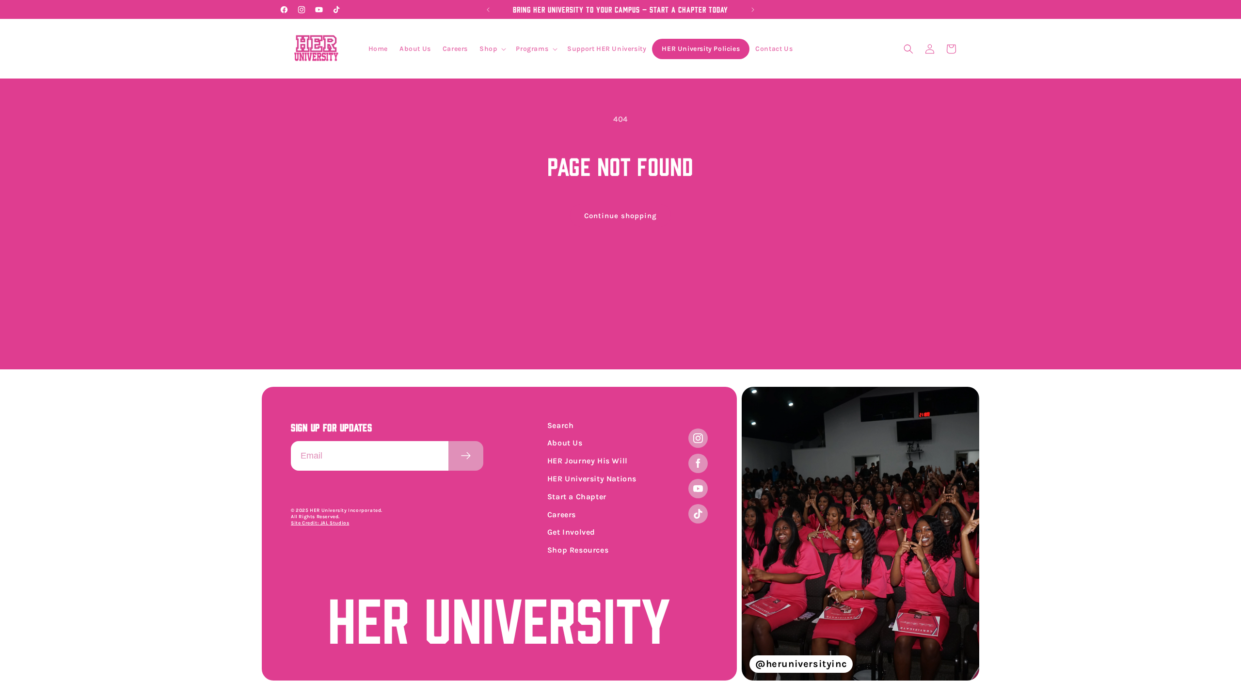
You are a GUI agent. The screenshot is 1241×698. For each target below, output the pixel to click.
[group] (860, 534)
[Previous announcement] (488, 9)
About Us (565, 442)
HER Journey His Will (587, 460)
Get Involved (571, 532)
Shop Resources (577, 550)
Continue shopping (620, 215)
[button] (492, 49)
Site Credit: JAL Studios (320, 523)
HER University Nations (591, 478)
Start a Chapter (576, 496)
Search (560, 425)
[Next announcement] (753, 9)
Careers (561, 514)
